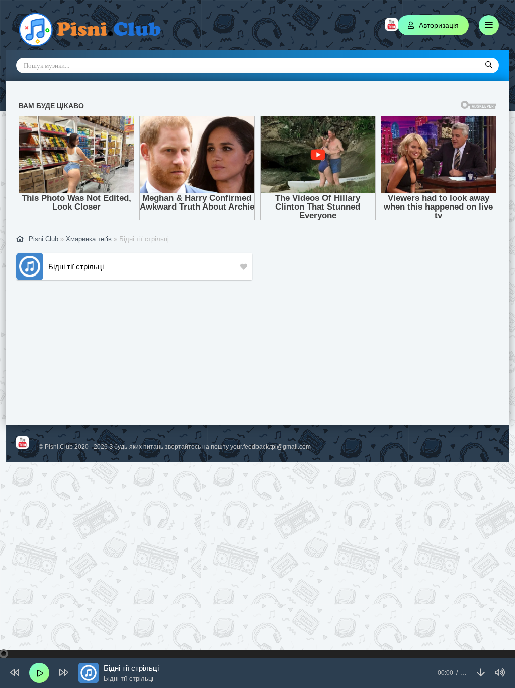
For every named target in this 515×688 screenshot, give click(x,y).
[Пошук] (489, 65)
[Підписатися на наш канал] (391, 28)
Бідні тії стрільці (76, 266)
